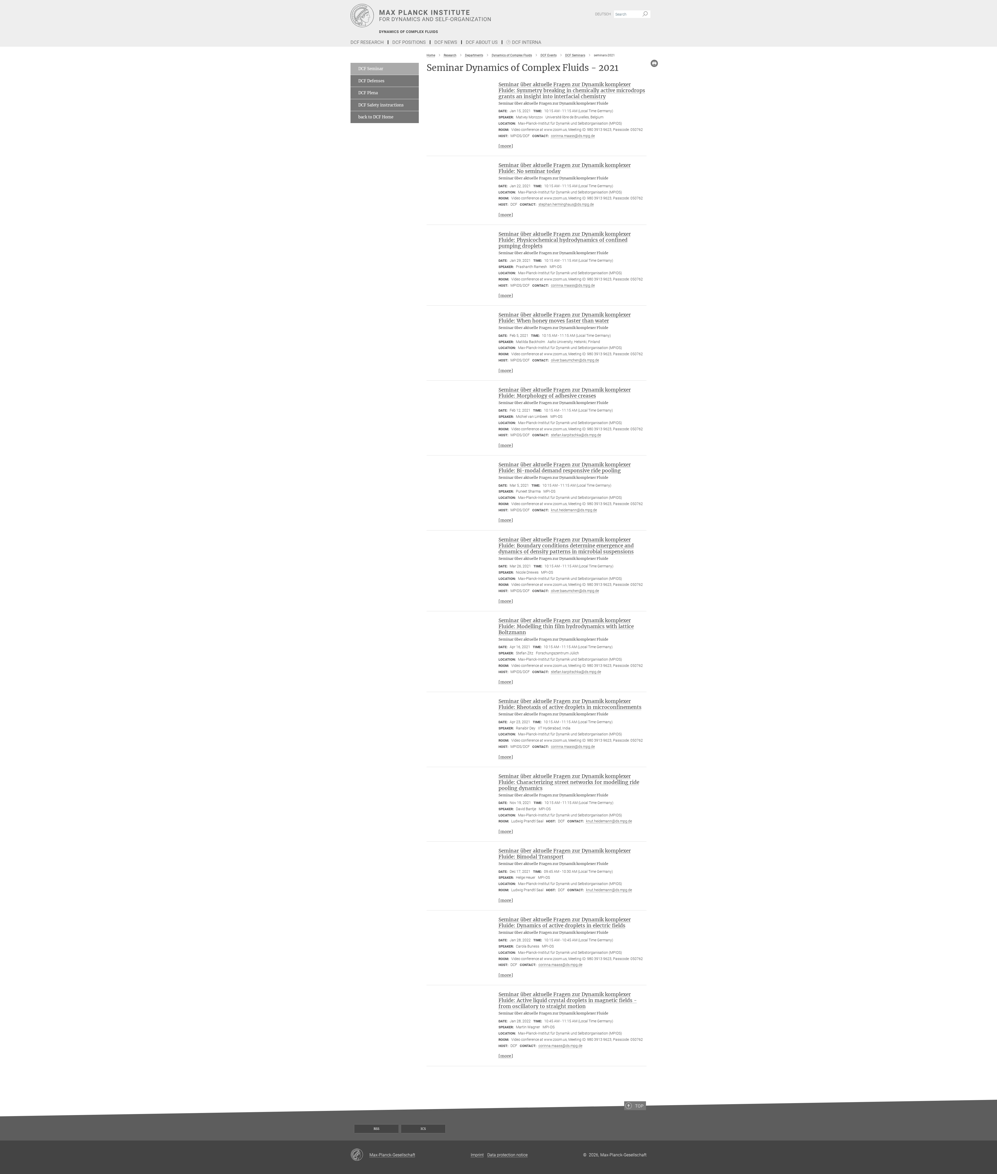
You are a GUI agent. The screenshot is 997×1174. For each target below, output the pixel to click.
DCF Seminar (370, 68)
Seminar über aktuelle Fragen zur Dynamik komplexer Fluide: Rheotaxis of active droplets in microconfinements (570, 704)
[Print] (654, 63)
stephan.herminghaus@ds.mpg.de (566, 204)
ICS (423, 1129)
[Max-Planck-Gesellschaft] (360, 1155)
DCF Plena (368, 92)
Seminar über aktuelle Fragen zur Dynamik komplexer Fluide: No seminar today (564, 168)
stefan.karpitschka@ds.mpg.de (576, 435)
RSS (376, 1129)
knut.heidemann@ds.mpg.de (574, 510)
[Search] (645, 14)
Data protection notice (507, 1154)
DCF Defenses (371, 80)
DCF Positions (409, 42)
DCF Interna (526, 42)
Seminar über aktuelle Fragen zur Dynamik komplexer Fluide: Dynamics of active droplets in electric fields (564, 922)
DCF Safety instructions (381, 105)
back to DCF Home (375, 117)
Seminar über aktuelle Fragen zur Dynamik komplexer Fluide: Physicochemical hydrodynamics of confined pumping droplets (564, 240)
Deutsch (603, 14)
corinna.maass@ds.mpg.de (573, 136)
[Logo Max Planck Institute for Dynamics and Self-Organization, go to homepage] (448, 15)
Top (639, 1106)
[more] (505, 146)
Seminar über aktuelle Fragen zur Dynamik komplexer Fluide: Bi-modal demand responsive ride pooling (564, 467)
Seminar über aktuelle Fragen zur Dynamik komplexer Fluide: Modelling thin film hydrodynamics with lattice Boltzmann (566, 626)
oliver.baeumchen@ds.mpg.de (575, 360)
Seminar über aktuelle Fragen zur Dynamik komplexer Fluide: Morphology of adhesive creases (564, 393)
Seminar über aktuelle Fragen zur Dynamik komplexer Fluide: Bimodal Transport (564, 854)
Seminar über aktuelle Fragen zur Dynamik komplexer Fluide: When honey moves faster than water (564, 318)
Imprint (477, 1154)
